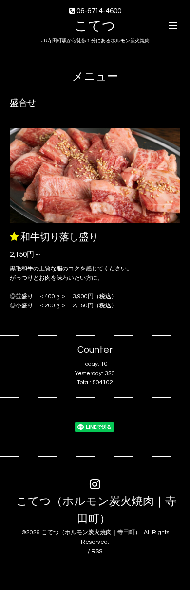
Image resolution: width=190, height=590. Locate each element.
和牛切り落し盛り (59, 237)
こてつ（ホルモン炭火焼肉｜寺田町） (96, 510)
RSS (96, 551)
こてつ (95, 26)
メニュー (95, 77)
